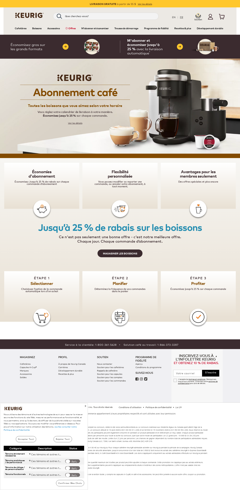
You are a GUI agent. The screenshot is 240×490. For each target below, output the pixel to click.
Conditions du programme (148, 367)
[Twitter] (146, 379)
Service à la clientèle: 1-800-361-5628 (91, 344)
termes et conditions (197, 379)
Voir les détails (145, 3)
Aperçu (139, 363)
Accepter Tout (26, 439)
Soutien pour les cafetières (110, 367)
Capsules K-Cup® (28, 367)
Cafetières (25, 363)
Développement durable (70, 370)
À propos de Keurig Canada (72, 363)
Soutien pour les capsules (109, 373)
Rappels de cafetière (107, 370)
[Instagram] (142, 379)
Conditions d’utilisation (130, 407)
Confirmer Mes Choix (70, 483)
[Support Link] (198, 16)
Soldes (23, 377)
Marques (24, 370)
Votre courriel (185, 373)
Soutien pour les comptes (109, 377)
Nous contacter (104, 363)
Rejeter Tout (63, 439)
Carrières (63, 367)
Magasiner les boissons (120, 253)
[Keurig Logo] (29, 17)
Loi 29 (178, 407)
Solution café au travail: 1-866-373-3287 (151, 344)
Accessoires (26, 373)
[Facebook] (137, 379)
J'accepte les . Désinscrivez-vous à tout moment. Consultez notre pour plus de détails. (198, 381)
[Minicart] (222, 17)
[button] (210, 17)
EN (174, 17)
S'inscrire (210, 372)
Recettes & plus (66, 373)
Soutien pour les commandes (111, 380)
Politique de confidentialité (158, 407)
